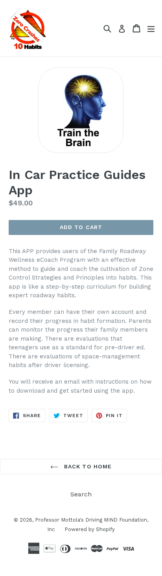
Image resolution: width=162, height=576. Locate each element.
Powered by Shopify (89, 529)
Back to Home (87, 466)
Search (81, 494)
